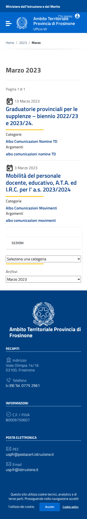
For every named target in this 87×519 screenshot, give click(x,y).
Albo (10, 141)
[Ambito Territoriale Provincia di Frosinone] (21, 22)
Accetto (49, 506)
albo (10, 154)
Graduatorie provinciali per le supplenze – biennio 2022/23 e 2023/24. (42, 115)
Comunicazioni (26, 141)
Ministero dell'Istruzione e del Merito (33, 6)
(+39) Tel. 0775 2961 (23, 385)
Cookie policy (71, 506)
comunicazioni (26, 154)
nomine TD (47, 154)
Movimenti (48, 208)
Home (10, 42)
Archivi (11, 271)
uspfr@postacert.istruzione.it (30, 454)
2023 (23, 42)
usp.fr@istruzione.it (22, 469)
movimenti (47, 220)
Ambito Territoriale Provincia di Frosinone (45, 332)
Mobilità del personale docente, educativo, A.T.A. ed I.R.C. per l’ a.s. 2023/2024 (41, 182)
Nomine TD (48, 141)
